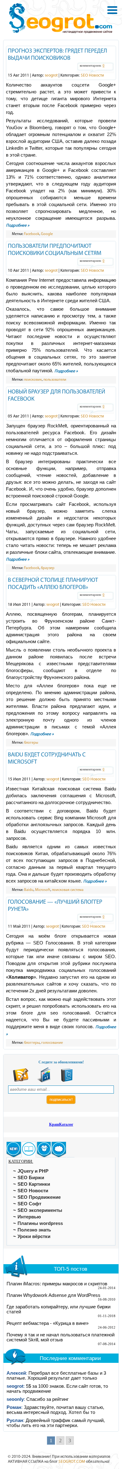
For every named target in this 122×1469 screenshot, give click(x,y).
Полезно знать (34, 1229)
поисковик (33, 380)
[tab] (14, 1149)
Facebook (31, 234)
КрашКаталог (61, 1124)
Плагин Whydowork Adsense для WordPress (53, 1295)
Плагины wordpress (40, 1223)
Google (47, 234)
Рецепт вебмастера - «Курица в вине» (48, 1323)
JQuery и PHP (33, 1171)
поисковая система (68, 890)
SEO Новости (92, 75)
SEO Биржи (31, 1177)
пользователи (54, 380)
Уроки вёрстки (34, 1236)
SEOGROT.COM (71, 1462)
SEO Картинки (34, 1184)
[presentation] (14, 1149)
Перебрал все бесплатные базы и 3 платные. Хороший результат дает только (56, 1376)
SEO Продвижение (39, 1197)
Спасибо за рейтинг (47, 1399)
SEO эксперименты (40, 1210)
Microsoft (42, 890)
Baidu (28, 890)
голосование (52, 1043)
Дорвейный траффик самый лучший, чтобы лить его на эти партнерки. (56, 1423)
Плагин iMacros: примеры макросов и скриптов (57, 1283)
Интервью (29, 1216)
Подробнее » (17, 226)
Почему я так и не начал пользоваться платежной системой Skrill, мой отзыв (60, 1337)
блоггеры (32, 1043)
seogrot (51, 75)
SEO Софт (29, 1203)
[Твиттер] (67, 1081)
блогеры (31, 743)
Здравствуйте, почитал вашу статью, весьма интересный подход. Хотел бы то (55, 1410)
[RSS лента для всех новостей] (20, 1081)
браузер (47, 568)
